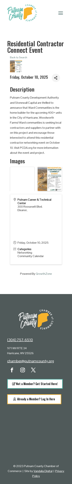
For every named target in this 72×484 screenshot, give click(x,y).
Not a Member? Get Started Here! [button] (37, 384)
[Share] (56, 78)
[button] (60, 13)
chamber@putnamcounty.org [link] (30, 361)
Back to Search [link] (18, 57)
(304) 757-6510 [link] (20, 339)
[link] (11, 370)
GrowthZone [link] (44, 274)
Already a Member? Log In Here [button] (36, 399)
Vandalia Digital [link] (43, 471)
